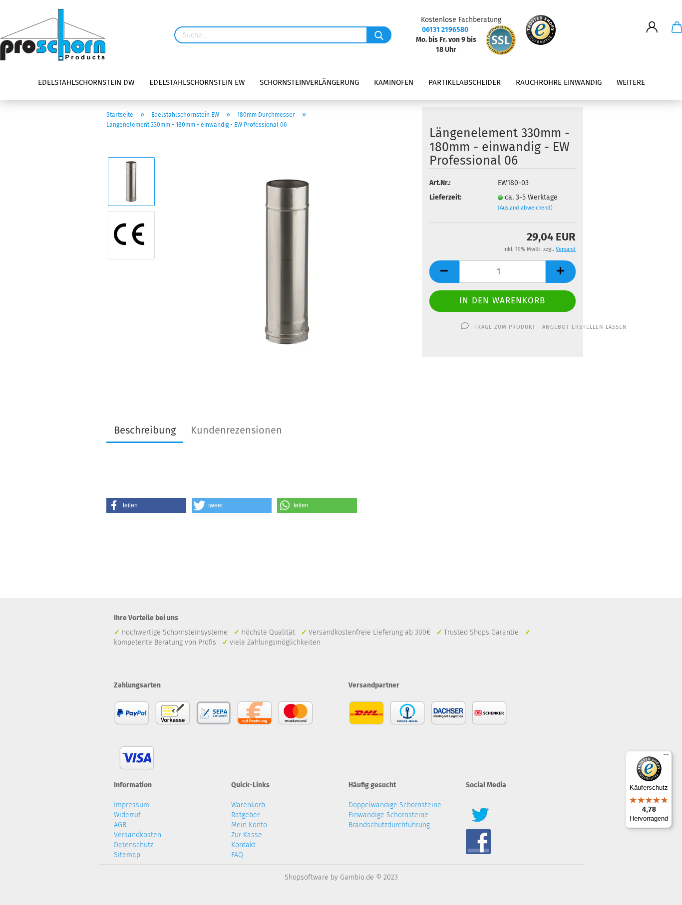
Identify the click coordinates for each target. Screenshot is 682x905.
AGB (120, 825)
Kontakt (243, 845)
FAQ (237, 855)
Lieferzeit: (445, 197)
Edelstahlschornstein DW (86, 82)
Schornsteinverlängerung (309, 82)
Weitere (631, 82)
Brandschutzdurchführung (389, 825)
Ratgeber (245, 815)
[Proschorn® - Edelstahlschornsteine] (56, 35)
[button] (146, 505)
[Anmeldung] (652, 19)
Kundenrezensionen (236, 430)
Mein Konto (249, 825)
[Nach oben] (655, 890)
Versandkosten (137, 835)
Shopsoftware (307, 877)
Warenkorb (248, 805)
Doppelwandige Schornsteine (394, 805)
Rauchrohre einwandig (559, 82)
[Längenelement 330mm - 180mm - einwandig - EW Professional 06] (289, 261)
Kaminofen (393, 82)
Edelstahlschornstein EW (197, 82)
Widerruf (127, 815)
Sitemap (127, 855)
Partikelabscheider (464, 82)
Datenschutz (133, 845)
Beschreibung (145, 430)
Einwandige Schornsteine (388, 815)
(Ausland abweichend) (525, 208)
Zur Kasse (246, 835)
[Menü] (666, 757)
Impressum (131, 805)
